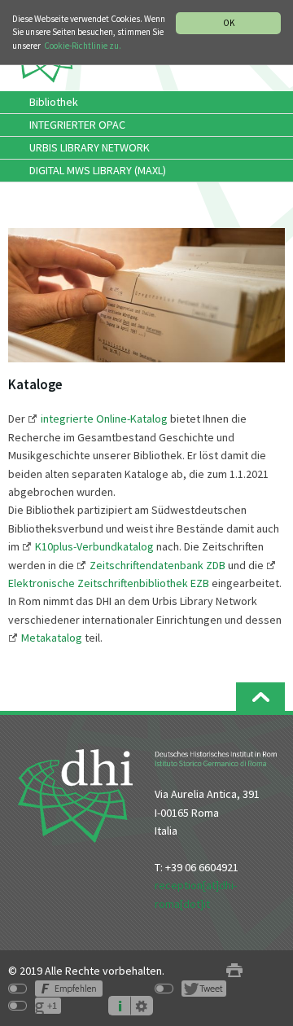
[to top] (260, 696)
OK (228, 22)
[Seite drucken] (234, 971)
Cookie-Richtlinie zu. (82, 45)
